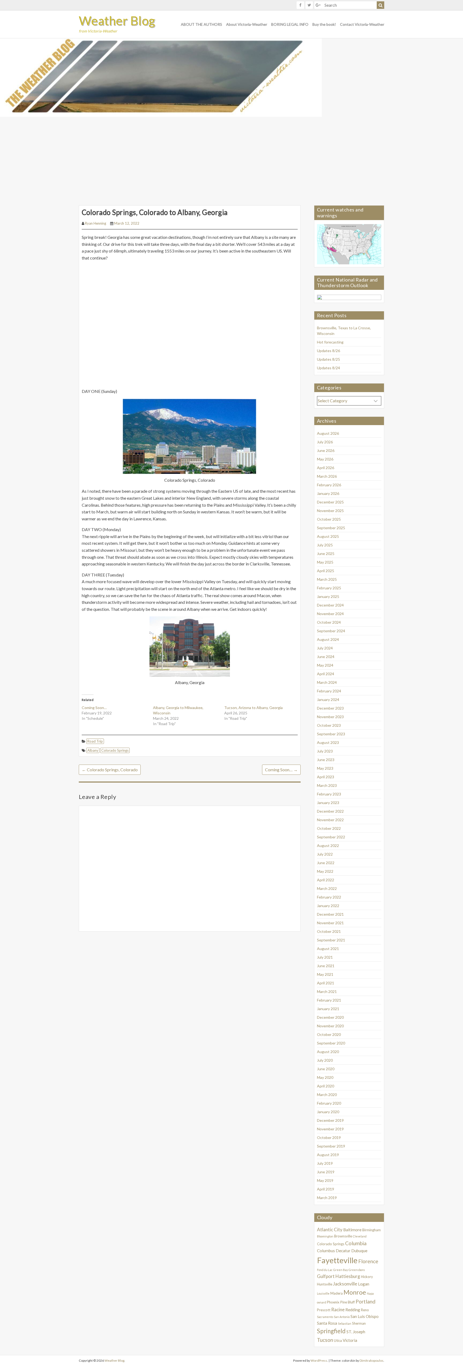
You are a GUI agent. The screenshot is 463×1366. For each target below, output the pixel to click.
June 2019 (325, 1172)
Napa (370, 1293)
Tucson (325, 1340)
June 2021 (325, 965)
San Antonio (342, 1316)
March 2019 (327, 1197)
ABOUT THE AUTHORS (201, 24)
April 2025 (325, 570)
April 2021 (325, 983)
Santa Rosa (327, 1323)
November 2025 (330, 510)
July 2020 (325, 1060)
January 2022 (328, 905)
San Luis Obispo (364, 1316)
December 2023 (330, 708)
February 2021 (329, 1000)
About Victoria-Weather (246, 24)
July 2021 (325, 957)
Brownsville (343, 1236)
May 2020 (325, 1077)
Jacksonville (345, 1284)
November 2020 (330, 1026)
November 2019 (330, 1129)
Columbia (356, 1243)
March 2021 (327, 991)
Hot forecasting (330, 342)
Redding (352, 1309)
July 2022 (325, 854)
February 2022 (329, 897)
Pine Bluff (347, 1302)
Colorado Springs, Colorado (110, 769)
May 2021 (325, 974)
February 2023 (329, 794)
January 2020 (328, 1111)
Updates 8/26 (328, 350)
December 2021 (330, 914)
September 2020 (331, 1043)
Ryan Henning (95, 223)
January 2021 (328, 1008)
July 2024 (325, 648)
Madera (336, 1293)
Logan (363, 1283)
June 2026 (325, 450)
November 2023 (330, 716)
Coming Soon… (94, 707)
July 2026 (325, 442)
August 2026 (328, 433)
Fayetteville (337, 1260)
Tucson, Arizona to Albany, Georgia (253, 707)
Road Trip (95, 741)
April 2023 (325, 777)
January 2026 (328, 493)
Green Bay (340, 1270)
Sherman (359, 1323)
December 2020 (330, 1017)
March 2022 (327, 888)
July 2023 (325, 751)
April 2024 (325, 673)
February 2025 (329, 588)
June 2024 (325, 656)
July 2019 (325, 1163)
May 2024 (325, 665)
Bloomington (325, 1236)
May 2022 (325, 871)
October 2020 (329, 1034)
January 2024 (328, 699)
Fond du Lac (325, 1270)
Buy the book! (324, 24)
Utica (338, 1340)
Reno (365, 1310)
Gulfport (326, 1276)
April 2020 (325, 1086)
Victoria (350, 1340)
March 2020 (327, 1094)
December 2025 (330, 502)
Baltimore (352, 1229)
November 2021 (330, 923)
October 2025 (329, 519)
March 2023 (327, 785)
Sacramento (325, 1316)
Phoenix (333, 1302)
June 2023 (325, 759)
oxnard (321, 1302)
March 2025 (327, 579)
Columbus (326, 1250)
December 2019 (330, 1120)
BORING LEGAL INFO (289, 24)
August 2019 (328, 1154)
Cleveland (360, 1236)
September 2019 (331, 1146)
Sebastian (344, 1323)
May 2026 (325, 459)
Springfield (331, 1331)
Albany (92, 750)
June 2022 (325, 862)
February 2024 (329, 691)
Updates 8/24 (328, 368)
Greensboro (357, 1270)
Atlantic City (329, 1229)
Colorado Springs (115, 750)
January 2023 (328, 802)
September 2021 (331, 940)
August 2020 (328, 1051)
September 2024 (331, 631)
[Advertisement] (231, 157)
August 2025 (328, 536)
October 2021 (329, 931)
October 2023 (329, 725)
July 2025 (325, 545)
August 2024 (328, 639)
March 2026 (327, 476)
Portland (365, 1301)
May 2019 (325, 1180)
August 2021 (328, 948)
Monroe (354, 1292)
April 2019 (325, 1189)
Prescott (323, 1310)
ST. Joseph (355, 1331)
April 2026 (325, 467)
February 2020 (329, 1103)
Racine (338, 1309)
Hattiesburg (347, 1276)
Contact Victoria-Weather (362, 24)
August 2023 (328, 742)
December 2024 (330, 605)
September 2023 (331, 734)
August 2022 (328, 845)
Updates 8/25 (328, 359)
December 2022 (330, 811)
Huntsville (324, 1284)
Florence (368, 1261)
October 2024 (329, 622)
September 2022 (331, 837)
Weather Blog (117, 20)
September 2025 (331, 527)
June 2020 (325, 1068)
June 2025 (325, 553)
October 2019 (329, 1137)
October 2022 (329, 828)
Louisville (323, 1293)
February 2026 (329, 485)
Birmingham (371, 1230)
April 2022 (325, 880)
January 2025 (328, 596)
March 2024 (327, 682)
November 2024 (330, 613)
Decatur (343, 1250)
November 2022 (330, 819)
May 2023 (325, 768)
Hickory (367, 1276)
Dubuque (359, 1250)
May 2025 (325, 562)
